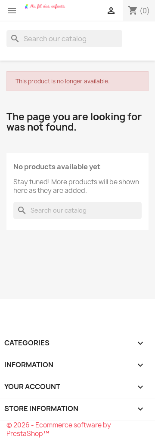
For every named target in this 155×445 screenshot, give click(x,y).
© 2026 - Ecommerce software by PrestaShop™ (58, 429)
